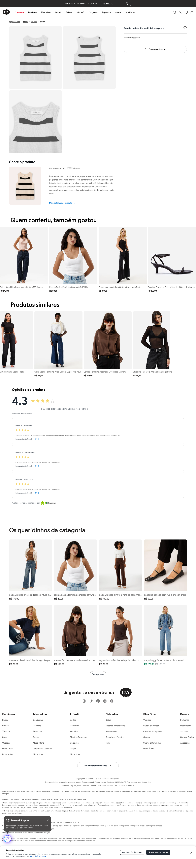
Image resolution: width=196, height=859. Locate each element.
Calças (5, 725)
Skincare (184, 731)
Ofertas (18, 12)
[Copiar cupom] (127, 3)
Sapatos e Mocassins (115, 725)
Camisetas (38, 720)
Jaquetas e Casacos (42, 748)
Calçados (93, 12)
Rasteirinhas (111, 731)
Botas (108, 720)
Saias (4, 737)
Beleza (69, 12)
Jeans (118, 12)
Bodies (73, 720)
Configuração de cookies (132, 852)
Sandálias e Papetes (115, 737)
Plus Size (149, 714)
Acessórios (185, 743)
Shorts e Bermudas (78, 737)
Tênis (108, 743)
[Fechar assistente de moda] (47, 820)
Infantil (58, 12)
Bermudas (37, 731)
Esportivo (106, 12)
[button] (174, 12)
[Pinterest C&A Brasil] (98, 701)
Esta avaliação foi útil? (23, 439)
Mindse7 (80, 12)
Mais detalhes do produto (62, 203)
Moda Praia (7, 748)
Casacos (6, 743)
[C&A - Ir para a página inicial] (6, 12)
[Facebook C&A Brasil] (111, 701)
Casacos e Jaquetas (152, 731)
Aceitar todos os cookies (158, 852)
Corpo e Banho (187, 737)
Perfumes (184, 720)
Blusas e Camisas (151, 725)
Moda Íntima (7, 754)
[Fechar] (191, 853)
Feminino (32, 12)
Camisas (37, 725)
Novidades (130, 12)
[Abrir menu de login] (180, 12)
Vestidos (6, 731)
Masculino (46, 12)
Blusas (5, 720)
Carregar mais (98, 674)
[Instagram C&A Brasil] (84, 701)
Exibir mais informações (96, 765)
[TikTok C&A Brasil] (91, 701)
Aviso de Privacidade (38, 856)
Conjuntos (74, 725)
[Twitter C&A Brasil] (105, 701)
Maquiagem (185, 725)
